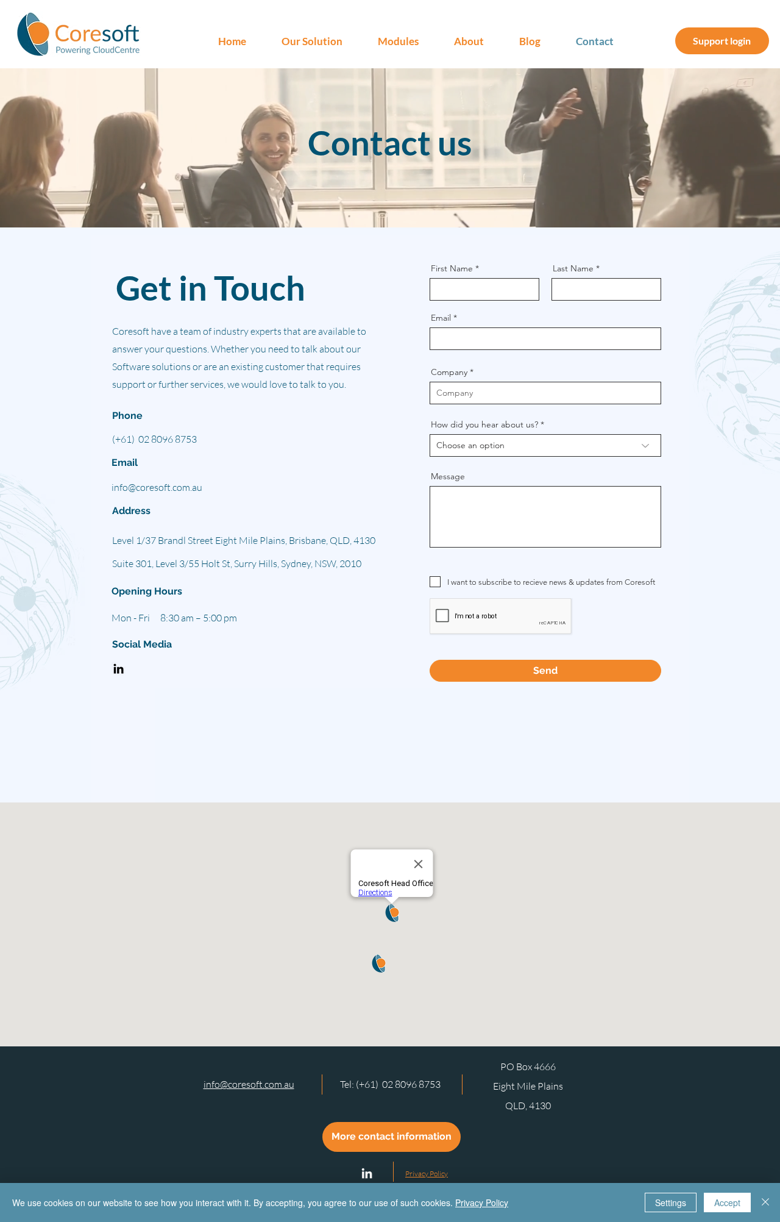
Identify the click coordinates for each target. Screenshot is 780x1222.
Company (449, 372)
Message (448, 476)
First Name (452, 268)
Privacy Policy (481, 1202)
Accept (727, 1202)
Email (441, 317)
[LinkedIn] (119, 669)
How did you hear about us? (484, 424)
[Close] (765, 1202)
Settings (670, 1202)
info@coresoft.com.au (157, 487)
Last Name (573, 268)
